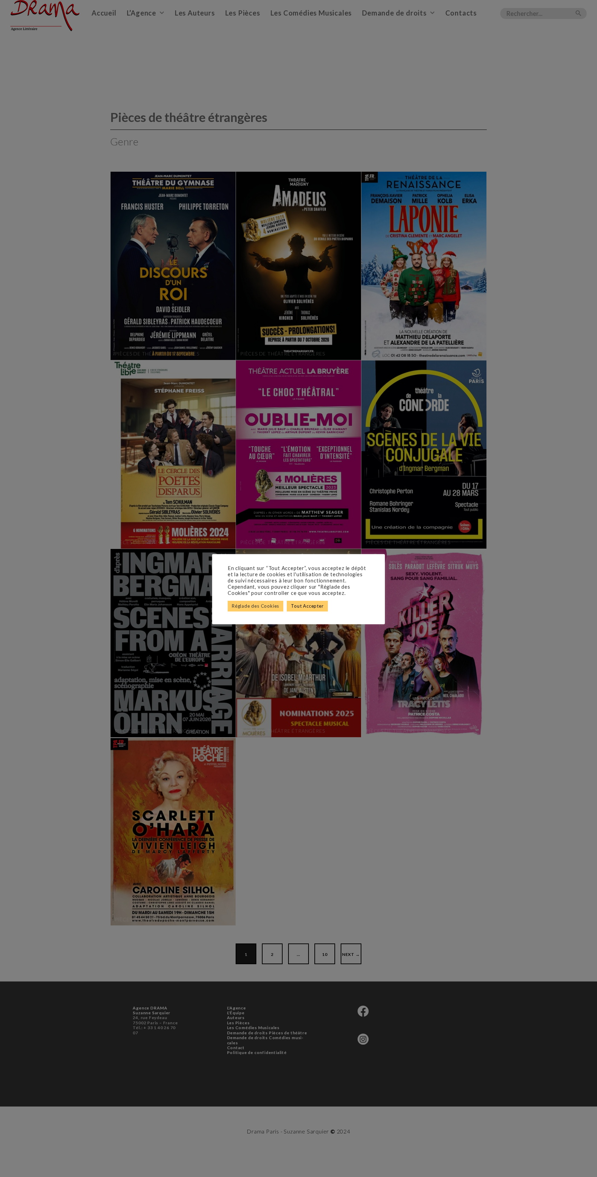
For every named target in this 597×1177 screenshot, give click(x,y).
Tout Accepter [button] (307, 606)
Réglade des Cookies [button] (255, 606)
